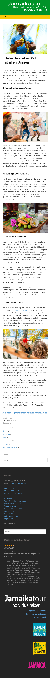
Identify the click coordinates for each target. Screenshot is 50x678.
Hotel (4, 437)
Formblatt (8, 498)
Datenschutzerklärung (13, 508)
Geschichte (6, 434)
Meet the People (20, 310)
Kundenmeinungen (11, 491)
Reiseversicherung (11, 516)
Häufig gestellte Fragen (13, 493)
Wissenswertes (10, 506)
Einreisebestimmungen (13, 503)
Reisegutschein (10, 488)
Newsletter (8, 513)
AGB (6, 496)
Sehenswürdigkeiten (10, 447)
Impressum (8, 519)
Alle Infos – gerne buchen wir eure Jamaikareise (25, 413)
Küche (5, 444)
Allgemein (12, 421)
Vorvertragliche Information (15, 501)
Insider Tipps (7, 441)
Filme (4, 431)
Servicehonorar (10, 511)
